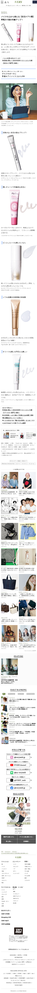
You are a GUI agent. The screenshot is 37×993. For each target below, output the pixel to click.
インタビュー (16, 893)
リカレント (15, 900)
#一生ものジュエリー (11, 5)
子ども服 (27, 871)
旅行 (3, 896)
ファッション (5, 861)
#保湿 (19, 461)
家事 (3, 899)
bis (32, 973)
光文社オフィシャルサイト (18, 964)
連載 (14, 891)
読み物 (14, 903)
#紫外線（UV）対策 (26, 5)
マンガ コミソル (15, 980)
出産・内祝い (28, 868)
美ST (29, 973)
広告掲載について (10, 962)
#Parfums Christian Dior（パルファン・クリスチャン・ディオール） (18, 463)
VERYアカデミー (17, 896)
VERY (14, 973)
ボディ (14, 871)
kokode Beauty (17, 982)
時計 (3, 882)
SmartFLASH (13, 978)
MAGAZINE (13, 955)
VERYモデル (16, 898)
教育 (26, 878)
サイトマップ (31, 959)
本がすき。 (23, 980)
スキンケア (14, 851)
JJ (4, 973)
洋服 (3, 871)
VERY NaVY (5, 920)
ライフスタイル (5, 887)
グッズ (26, 873)
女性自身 (6, 978)
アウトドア (4, 894)
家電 (3, 906)
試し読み (8, 841)
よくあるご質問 (20, 962)
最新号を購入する (8, 837)
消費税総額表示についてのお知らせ (18, 949)
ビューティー (4, 11)
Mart (24, 973)
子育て (26, 861)
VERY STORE (5, 914)
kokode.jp (8, 982)
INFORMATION (18, 957)
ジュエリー (4, 868)
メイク (14, 864)
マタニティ (4, 880)
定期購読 (26, 841)
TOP (2, 851)
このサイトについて (8, 959)
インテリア (4, 892)
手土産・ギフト (5, 901)
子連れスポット (28, 866)
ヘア (14, 868)
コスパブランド (5, 873)
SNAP (3, 878)
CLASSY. (8, 973)
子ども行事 (27, 875)
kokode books (27, 982)
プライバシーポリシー (20, 959)
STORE (25, 955)
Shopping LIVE (6, 917)
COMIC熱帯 (22, 978)
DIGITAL (20, 955)
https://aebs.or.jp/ (21, 941)
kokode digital (18, 985)
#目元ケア (24, 461)
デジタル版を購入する (26, 837)
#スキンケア (13, 461)
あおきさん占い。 (6, 910)
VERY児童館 (27, 864)
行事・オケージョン (6, 875)
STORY (20, 973)
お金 (3, 903)
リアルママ (27, 880)
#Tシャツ (19, 5)
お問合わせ (28, 962)
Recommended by (28, 650)
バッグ (3, 866)
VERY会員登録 (5, 924)
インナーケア (16, 873)
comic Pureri (30, 978)
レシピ (3, 889)
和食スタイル (18, 975)
